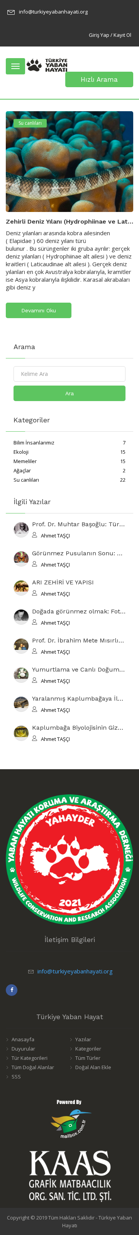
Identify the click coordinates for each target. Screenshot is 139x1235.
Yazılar (83, 1039)
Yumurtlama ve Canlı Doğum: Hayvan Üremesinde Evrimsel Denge (78, 670)
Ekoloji (69, 452)
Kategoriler (88, 1049)
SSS (16, 1076)
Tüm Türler (87, 1058)
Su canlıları (30, 123)
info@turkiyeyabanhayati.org (53, 12)
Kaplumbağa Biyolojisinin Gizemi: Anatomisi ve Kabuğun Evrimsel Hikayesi (78, 728)
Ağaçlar (69, 470)
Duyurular (23, 1049)
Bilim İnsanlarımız (69, 442)
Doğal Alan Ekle (93, 1067)
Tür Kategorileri (29, 1058)
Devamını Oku (38, 310)
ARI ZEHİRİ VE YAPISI (63, 582)
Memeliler (69, 461)
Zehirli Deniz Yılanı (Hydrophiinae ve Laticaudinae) (69, 221)
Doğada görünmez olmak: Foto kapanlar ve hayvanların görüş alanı (78, 611)
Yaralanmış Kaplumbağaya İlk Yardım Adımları (78, 699)
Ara (69, 393)
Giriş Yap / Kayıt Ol (110, 34)
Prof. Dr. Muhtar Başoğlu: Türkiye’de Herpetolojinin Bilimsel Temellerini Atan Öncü (78, 524)
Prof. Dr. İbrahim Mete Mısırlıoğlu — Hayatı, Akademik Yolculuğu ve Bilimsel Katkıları (78, 640)
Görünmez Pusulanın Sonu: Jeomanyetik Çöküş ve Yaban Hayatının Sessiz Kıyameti (78, 553)
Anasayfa (23, 1039)
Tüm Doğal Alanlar (33, 1067)
